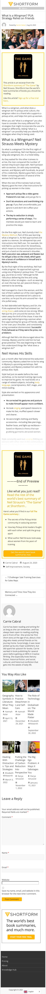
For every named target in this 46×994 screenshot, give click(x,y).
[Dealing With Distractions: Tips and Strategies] (8, 742)
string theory (8, 311)
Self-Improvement (14, 566)
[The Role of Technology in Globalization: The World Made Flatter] (34, 681)
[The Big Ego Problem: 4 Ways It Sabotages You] (34, 742)
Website (5, 879)
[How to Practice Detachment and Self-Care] (21, 681)
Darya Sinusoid (20, 777)
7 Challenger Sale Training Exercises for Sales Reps (22, 579)
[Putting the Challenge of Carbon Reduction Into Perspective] (21, 742)
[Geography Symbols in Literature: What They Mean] (8, 681)
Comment (7, 817)
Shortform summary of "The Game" (20, 85)
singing (17, 408)
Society (26, 566)
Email (5, 867)
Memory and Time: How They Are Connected (20, 593)
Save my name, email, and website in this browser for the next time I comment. (20, 892)
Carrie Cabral (20, 25)
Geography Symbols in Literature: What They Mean (8, 701)
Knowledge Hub (9, 969)
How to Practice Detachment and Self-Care (21, 701)
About (4, 965)
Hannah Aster (7, 713)
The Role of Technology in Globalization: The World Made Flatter (34, 706)
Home (4, 956)
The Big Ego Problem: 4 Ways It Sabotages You (33, 764)
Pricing (5, 961)
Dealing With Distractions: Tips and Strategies (8, 763)
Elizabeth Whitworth (33, 722)
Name (5, 852)
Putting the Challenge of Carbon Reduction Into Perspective (21, 764)
